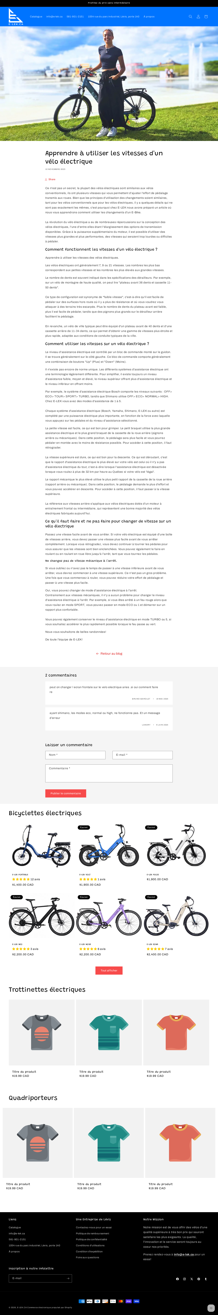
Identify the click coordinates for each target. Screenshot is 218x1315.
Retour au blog (111, 653)
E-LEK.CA (22, 1307)
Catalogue (15, 1227)
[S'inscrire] (68, 1278)
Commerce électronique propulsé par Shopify (49, 1307)
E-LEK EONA (152, 944)
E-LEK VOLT (85, 875)
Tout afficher (109, 970)
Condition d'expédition (89, 1251)
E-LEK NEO (17, 944)
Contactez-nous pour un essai (94, 1227)
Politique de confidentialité (91, 1239)
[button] (190, 16)
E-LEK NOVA (85, 944)
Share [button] (52, 179)
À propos (14, 1251)
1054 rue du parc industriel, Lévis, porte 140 (34, 1245)
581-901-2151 (17, 1239)
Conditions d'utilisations (90, 1245)
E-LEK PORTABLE (20, 875)
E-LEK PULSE (153, 875)
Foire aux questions (87, 1257)
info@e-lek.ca (17, 1233)
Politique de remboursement (92, 1233)
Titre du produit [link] (24, 1072)
